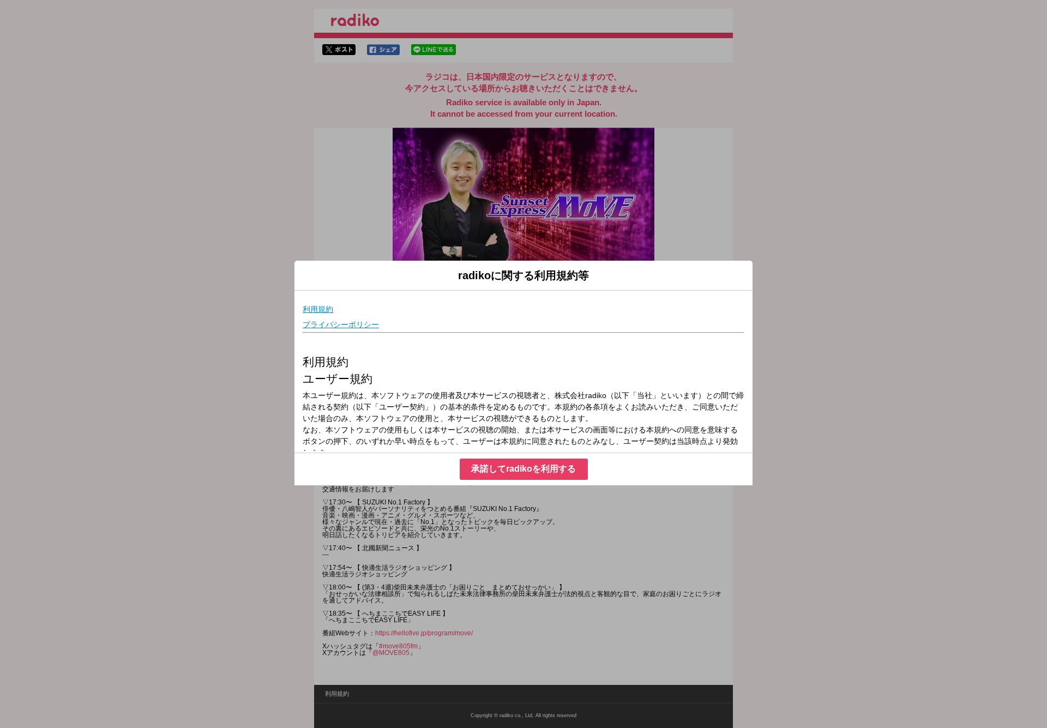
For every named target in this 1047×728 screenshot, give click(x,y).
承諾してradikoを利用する (523, 468)
